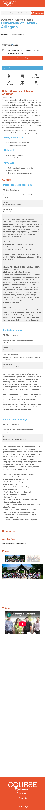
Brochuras (36, 77)
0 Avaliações (14, 190)
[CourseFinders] (9, 3)
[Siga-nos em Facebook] (19, 798)
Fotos (22, 84)
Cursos (22, 77)
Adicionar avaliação (22, 58)
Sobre (9, 77)
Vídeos (36, 84)
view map (18, 53)
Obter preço (22, 806)
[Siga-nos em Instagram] (26, 798)
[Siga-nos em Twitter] (22, 798)
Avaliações (9, 84)
